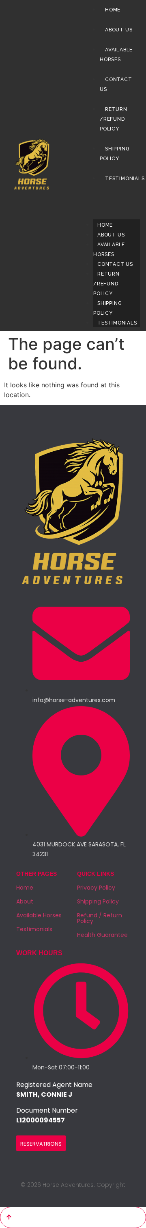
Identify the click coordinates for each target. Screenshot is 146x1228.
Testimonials (117, 323)
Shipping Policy (114, 153)
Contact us (115, 264)
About (24, 901)
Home (105, 225)
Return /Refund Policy (106, 283)
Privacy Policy (96, 887)
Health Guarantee (102, 935)
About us (111, 235)
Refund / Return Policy (99, 918)
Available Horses (116, 54)
